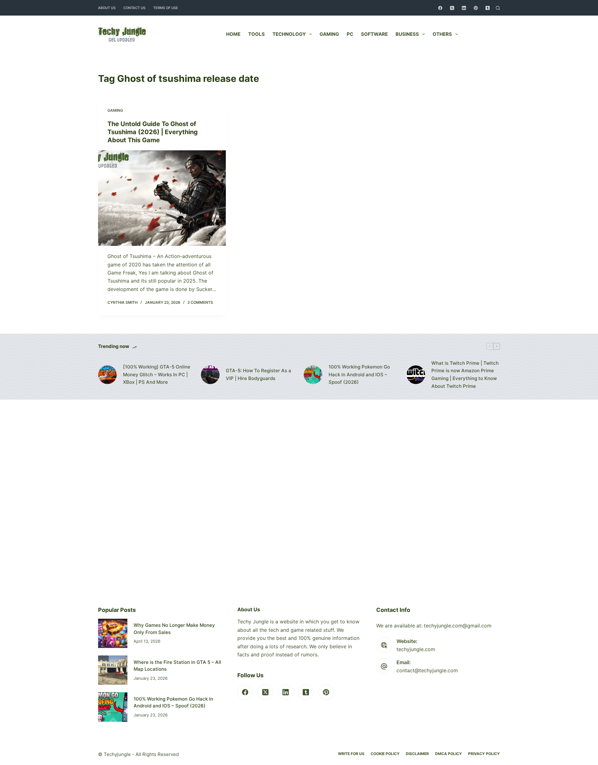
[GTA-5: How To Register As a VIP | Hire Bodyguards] (210, 374)
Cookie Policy (385, 753)
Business (407, 34)
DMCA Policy (448, 753)
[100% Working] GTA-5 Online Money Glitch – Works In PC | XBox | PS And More (156, 374)
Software (374, 34)
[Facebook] (440, 8)
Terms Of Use (165, 8)
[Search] (498, 8)
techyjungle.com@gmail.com (457, 625)
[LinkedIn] (464, 8)
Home (233, 34)
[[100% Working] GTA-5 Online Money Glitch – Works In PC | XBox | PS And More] (107, 374)
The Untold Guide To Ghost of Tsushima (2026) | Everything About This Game (152, 132)
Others (442, 34)
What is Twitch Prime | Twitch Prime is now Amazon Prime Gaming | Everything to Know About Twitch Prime (465, 374)
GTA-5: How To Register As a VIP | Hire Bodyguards (258, 374)
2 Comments (200, 302)
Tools (256, 34)
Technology (289, 34)
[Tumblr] (488, 8)
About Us (107, 8)
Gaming (329, 34)
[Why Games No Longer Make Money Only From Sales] (112, 633)
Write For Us (351, 753)
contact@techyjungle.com (427, 670)
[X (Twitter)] (452, 8)
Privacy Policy (484, 753)
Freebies (484, 34)
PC (350, 34)
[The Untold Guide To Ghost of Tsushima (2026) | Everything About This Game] (162, 198)
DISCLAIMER (417, 753)
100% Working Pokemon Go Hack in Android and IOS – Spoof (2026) (359, 374)
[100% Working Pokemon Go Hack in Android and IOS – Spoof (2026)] (313, 374)
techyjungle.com (415, 649)
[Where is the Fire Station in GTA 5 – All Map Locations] (112, 670)
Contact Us (134, 8)
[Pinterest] (476, 8)
